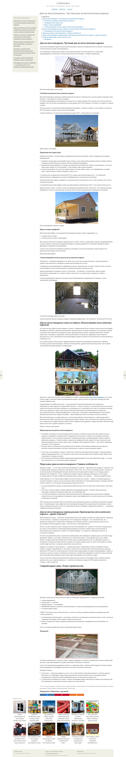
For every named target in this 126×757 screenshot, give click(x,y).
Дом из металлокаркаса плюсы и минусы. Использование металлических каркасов (69, 29)
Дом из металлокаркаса (90, 686)
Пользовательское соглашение (56, 751)
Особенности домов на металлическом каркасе (59, 21)
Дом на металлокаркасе (50, 686)
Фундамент (48, 39)
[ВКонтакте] (47, 695)
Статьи (69, 9)
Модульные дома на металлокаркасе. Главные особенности (62, 33)
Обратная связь (80, 751)
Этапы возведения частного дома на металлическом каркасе (63, 27)
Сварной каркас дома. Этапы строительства (57, 37)
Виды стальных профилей (52, 25)
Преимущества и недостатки (53, 23)
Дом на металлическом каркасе (69, 686)
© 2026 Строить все (18, 751)
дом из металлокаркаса (96, 397)
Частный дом (58, 686)
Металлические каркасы (101, 686)
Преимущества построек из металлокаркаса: (58, 31)
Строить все (63, 3)
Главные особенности (52, 688)
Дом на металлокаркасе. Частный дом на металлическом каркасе (63, 19)
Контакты (47, 751)
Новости (62, 9)
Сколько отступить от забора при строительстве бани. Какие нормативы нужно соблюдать (24, 37)
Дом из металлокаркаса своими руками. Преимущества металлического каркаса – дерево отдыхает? (75, 35)
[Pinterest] (62, 695)
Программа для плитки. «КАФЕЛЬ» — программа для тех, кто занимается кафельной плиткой (25, 65)
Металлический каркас (62, 688)
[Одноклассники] (76, 695)
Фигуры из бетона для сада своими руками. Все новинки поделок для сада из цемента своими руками (25, 30)
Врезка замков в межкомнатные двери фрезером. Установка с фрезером (24, 44)
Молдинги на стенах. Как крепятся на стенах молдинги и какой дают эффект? (24, 23)
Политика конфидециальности (52, 753)
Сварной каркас (71, 688)
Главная (54, 9)
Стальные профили (80, 686)
